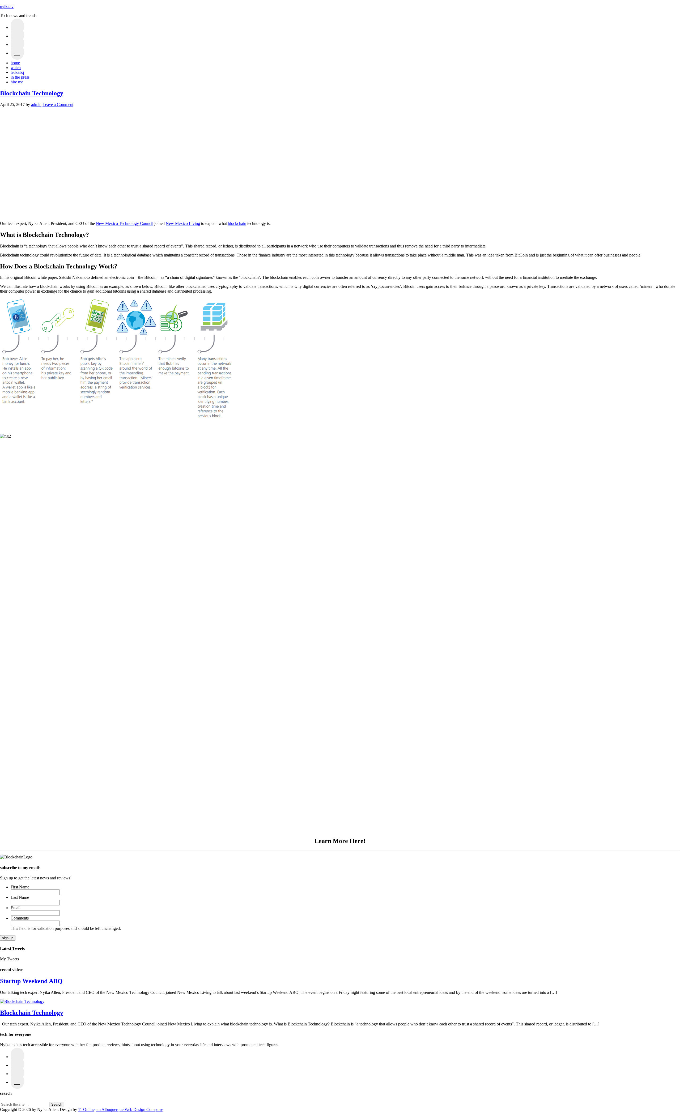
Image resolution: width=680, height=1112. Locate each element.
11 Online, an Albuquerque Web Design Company (120, 1109)
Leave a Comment (57, 104)
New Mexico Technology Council (124, 223)
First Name (20, 887)
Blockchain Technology (31, 93)
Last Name (20, 897)
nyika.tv (7, 6)
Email (15, 907)
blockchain (237, 223)
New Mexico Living (183, 223)
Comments (20, 918)
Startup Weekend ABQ (31, 981)
